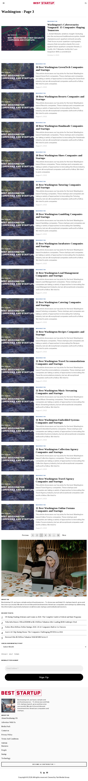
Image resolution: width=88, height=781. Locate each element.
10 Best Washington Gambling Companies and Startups (59, 215)
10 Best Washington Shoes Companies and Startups (59, 157)
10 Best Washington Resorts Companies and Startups (60, 98)
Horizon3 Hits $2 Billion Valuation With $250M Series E (26, 637)
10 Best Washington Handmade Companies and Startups (59, 127)
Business (4, 746)
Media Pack (5, 726)
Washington (52, 21)
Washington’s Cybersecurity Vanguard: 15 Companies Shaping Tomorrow (66, 27)
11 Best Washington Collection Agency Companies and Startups (57, 450)
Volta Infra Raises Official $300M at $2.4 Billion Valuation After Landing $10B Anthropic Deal (41, 622)
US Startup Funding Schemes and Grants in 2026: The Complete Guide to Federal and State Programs (43, 617)
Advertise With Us (8, 722)
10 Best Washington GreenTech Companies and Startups (59, 68)
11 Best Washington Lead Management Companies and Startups (57, 274)
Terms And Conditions (10, 739)
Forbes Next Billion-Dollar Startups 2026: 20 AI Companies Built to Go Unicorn (35, 627)
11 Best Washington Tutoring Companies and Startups (58, 186)
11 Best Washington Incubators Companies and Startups (59, 245)
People (4, 750)
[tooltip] (41, 772)
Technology (5, 758)
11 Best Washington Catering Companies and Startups (58, 303)
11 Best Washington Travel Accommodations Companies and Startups (60, 362)
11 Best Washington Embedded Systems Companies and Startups (57, 421)
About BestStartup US (9, 718)
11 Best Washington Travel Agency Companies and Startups (55, 480)
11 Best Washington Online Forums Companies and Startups (55, 509)
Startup (3, 754)
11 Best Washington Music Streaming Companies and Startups (56, 392)
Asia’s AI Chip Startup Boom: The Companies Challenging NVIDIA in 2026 (34, 632)
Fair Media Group (62, 777)
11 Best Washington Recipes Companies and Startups (60, 333)
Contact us (5, 731)
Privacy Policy (6, 735)
